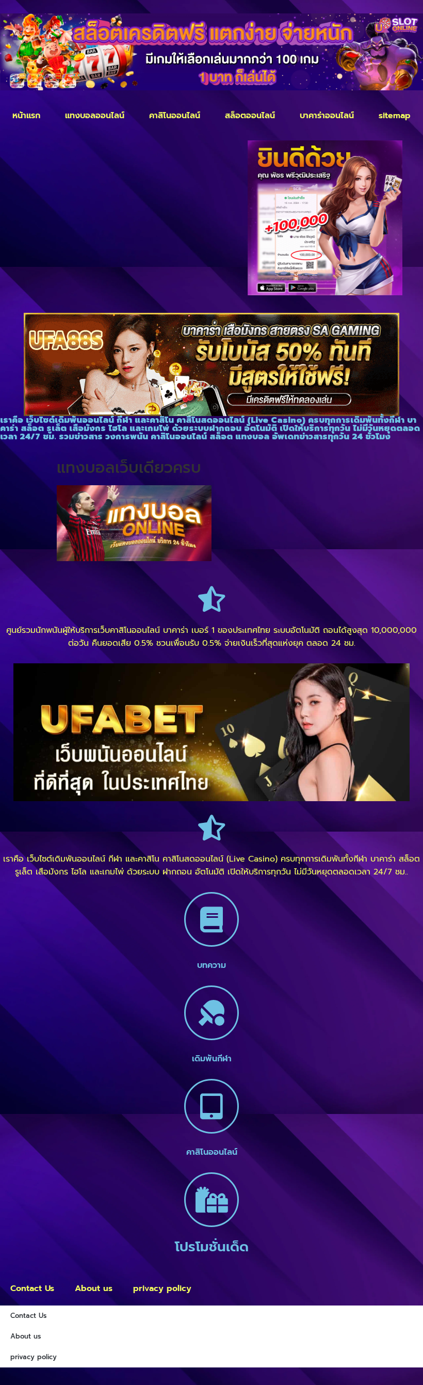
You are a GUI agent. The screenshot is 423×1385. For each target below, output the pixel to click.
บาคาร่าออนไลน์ (327, 115)
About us (93, 1288)
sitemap (395, 115)
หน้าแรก (26, 115)
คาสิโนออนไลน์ (174, 115)
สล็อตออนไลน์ (250, 115)
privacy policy (162, 1288)
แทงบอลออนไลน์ (94, 115)
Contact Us (32, 1288)
